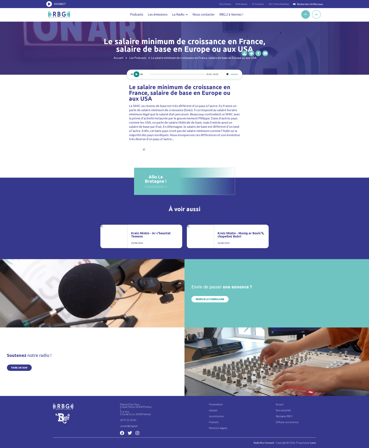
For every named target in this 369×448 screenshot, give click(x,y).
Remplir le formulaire (210, 299)
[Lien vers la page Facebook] (122, 432)
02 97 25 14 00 (128, 420)
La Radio (178, 14)
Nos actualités (283, 410)
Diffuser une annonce (287, 422)
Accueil (118, 57)
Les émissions (157, 14)
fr (305, 14)
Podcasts (136, 14)
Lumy (313, 442)
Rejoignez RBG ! (284, 416)
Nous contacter (204, 14)
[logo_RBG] (59, 14)
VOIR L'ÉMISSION (154, 186)
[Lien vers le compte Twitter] (130, 432)
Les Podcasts (137, 57)
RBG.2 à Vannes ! (231, 14)
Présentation (216, 404)
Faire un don (19, 367)
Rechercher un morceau (309, 4)
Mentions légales (218, 428)
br (316, 14)
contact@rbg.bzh (129, 426)
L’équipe (213, 410)
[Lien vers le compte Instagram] (137, 432)
